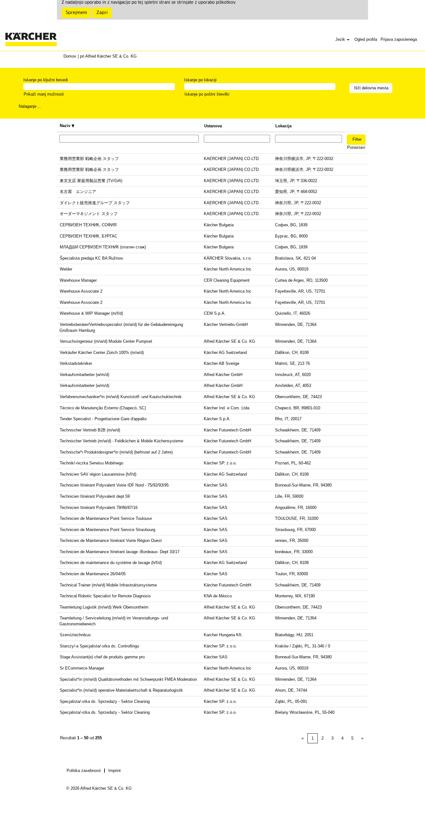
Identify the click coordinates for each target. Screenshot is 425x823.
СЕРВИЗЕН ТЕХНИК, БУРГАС (88, 236)
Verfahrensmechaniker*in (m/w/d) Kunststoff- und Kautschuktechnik (121, 396)
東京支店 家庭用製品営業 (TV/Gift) (91, 180)
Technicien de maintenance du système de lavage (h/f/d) (111, 562)
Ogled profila (365, 39)
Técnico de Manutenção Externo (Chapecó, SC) (103, 408)
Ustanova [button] (213, 126)
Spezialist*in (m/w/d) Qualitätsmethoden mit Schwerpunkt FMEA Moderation (128, 679)
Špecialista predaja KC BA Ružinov (91, 258)
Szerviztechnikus (75, 635)
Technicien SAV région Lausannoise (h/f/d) (98, 474)
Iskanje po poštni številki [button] (206, 94)
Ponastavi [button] (356, 147)
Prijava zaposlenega (399, 39)
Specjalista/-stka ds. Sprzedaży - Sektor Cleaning (105, 701)
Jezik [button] (340, 39)
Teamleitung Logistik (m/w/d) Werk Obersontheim (104, 607)
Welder (66, 269)
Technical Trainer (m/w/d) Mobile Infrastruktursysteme (108, 585)
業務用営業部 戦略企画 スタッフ (89, 158)
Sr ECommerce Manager (82, 668)
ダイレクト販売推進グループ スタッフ (95, 202)
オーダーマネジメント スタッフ (89, 213)
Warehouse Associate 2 (81, 291)
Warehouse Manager (78, 280)
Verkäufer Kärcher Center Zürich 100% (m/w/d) (102, 352)
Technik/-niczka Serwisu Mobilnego (91, 463)
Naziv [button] (66, 125)
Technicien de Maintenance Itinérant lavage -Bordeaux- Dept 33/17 (120, 551)
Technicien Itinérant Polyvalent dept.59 (95, 496)
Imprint (114, 770)
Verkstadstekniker (76, 363)
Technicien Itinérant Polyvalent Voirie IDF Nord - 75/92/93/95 (114, 485)
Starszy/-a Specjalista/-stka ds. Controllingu (99, 646)
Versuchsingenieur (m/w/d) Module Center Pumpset (106, 341)
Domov (69, 56)
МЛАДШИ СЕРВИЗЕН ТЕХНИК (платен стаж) (103, 247)
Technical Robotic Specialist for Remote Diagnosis (105, 596)
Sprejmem (76, 13)
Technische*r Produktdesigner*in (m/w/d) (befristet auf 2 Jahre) (116, 452)
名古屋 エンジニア (78, 191)
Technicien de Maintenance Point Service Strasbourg (107, 529)
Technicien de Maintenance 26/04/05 (93, 573)
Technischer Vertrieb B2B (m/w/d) (90, 430)
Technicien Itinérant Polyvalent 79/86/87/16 (99, 507)
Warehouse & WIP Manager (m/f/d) (91, 313)
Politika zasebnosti (84, 770)
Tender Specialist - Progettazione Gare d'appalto (103, 418)
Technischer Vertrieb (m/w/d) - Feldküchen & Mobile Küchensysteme (121, 441)
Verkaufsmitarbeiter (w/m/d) (84, 374)
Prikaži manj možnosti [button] (44, 94)
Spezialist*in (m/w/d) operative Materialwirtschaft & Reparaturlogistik (121, 690)
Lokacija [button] (283, 126)
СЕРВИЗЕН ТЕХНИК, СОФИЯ (88, 225)
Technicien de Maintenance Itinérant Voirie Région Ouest (111, 540)
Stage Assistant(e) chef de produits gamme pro (102, 657)
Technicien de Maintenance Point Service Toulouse (106, 518)
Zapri (102, 13)
